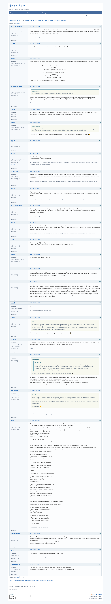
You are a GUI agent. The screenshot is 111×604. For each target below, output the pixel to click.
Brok (12, 239)
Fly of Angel (14, 171)
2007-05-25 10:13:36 (35, 86)
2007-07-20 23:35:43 (35, 339)
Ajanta (13, 58)
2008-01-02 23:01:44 (35, 533)
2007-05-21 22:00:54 (35, 43)
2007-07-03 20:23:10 (35, 254)
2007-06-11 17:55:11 (35, 153)
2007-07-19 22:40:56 (35, 317)
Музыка (20, 20)
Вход (52, 13)
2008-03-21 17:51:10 (35, 564)
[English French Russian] (12, 598)
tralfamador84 (15, 533)
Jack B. (13, 303)
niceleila (13, 339)
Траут (12, 420)
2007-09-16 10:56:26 (35, 420)
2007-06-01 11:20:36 (35, 109)
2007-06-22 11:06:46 (35, 188)
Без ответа (98, 16)
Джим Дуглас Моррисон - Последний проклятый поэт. (45, 20)
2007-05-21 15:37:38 (35, 26)
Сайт (13, 164)
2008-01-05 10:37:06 (35, 550)
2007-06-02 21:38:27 (35, 122)
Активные (92, 16)
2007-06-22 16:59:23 (35, 205)
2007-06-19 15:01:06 (35, 171)
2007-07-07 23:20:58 (35, 303)
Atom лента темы (97, 594)
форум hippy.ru (17, 5)
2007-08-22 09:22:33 (35, 390)
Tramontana (14, 390)
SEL (12, 268)
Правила (29, 13)
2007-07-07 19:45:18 (35, 281)
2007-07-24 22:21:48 (35, 354)
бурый (13, 109)
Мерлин (13, 153)
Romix (13, 43)
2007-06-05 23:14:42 (35, 140)
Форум (12, 13)
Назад (17, 23)
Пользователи (21, 13)
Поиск (36, 13)
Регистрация (45, 13)
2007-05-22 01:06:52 (35, 58)
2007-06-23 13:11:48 (35, 222)
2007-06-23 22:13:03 (35, 239)
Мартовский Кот (16, 26)
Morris (13, 188)
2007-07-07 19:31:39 (35, 268)
